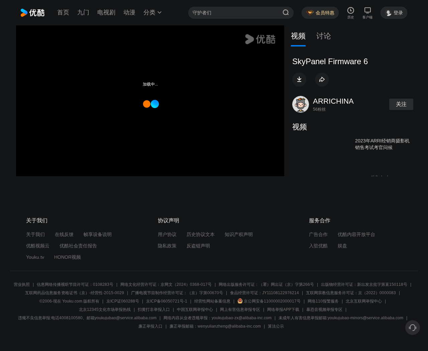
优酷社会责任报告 (78, 245)
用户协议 (167, 234)
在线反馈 (64, 234)
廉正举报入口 (150, 326)
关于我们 (35, 234)
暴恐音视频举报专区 (324, 309)
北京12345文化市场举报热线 (105, 309)
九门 (83, 12)
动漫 (129, 12)
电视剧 (106, 12)
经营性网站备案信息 (212, 301)
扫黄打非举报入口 (154, 309)
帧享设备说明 (98, 234)
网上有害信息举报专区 (240, 309)
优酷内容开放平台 (356, 234)
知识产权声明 (239, 234)
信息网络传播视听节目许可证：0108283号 (75, 284)
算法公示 (276, 326)
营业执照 (22, 284)
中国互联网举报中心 (195, 309)
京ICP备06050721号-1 (166, 301)
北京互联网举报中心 (364, 301)
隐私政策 (167, 245)
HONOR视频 (67, 257)
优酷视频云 (37, 245)
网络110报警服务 (323, 301)
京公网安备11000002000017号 (272, 301)
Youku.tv (35, 257)
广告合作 (318, 234)
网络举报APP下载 (283, 309)
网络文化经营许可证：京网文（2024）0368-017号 (166, 284)
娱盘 (342, 245)
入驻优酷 (318, 245)
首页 (63, 12)
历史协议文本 (201, 234)
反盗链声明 (198, 245)
